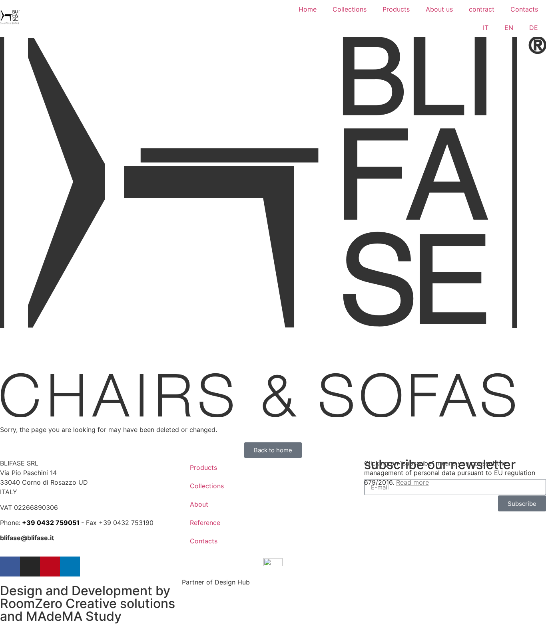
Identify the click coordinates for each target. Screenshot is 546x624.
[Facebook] (10, 566)
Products (396, 9)
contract (481, 9)
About (199, 504)
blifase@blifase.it (27, 538)
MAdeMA (54, 616)
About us (439, 9)
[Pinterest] (50, 566)
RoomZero (31, 603)
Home (308, 9)
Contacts (524, 9)
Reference (205, 523)
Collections (350, 9)
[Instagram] (30, 566)
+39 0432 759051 (51, 523)
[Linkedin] (70, 566)
